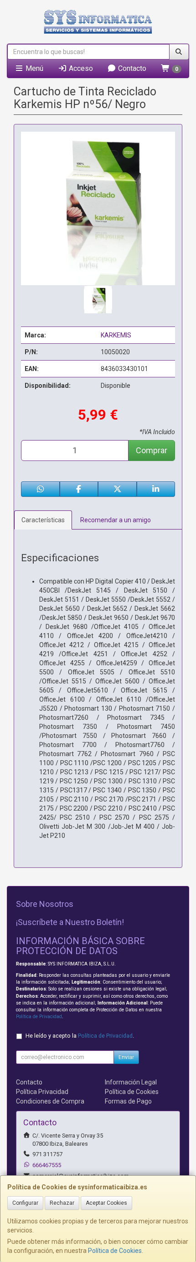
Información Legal (131, 1082)
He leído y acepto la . (80, 1035)
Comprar (151, 450)
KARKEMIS (116, 335)
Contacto (131, 68)
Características (43, 520)
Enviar (126, 1057)
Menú (33, 68)
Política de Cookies (115, 1250)
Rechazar (62, 1203)
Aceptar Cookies (106, 1203)
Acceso (80, 68)
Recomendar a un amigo (115, 520)
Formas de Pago (128, 1101)
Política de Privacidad (39, 1016)
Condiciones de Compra (50, 1101)
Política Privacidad (42, 1091)
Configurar (25, 1203)
